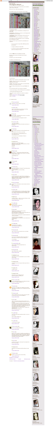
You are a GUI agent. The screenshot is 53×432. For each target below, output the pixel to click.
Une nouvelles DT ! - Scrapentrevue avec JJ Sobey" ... (38, 173)
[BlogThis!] (21, 95)
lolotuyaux (14, 293)
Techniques (36, 49)
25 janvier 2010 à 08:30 (15, 290)
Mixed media (36, 29)
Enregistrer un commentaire (13, 357)
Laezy (14, 299)
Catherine (14, 353)
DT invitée (35, 14)
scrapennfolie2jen (15, 243)
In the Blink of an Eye (37, 143)
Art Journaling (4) (37, 181)
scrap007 (14, 320)
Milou (35, 26)
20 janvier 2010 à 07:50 (15, 252)
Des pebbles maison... (38, 175)
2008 (34, 185)
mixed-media (36, 30)
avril (35, 138)
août (35, 133)
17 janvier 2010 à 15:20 (15, 206)
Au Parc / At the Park (37, 162)
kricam (14, 340)
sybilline (14, 189)
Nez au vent (36, 154)
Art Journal (36, 9)
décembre (36, 128)
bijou (35, 10)
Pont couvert (36, 151)
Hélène (35, 17)
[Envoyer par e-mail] (20, 95)
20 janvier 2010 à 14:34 (15, 277)
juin (35, 135)
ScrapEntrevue (36, 43)
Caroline (35, 11)
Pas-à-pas (35, 37)
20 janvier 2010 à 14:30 (15, 270)
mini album (36, 27)
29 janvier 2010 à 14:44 (15, 323)
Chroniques (36, 13)
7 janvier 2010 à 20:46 (15, 119)
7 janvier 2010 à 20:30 (15, 111)
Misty (35, 28)
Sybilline (14, 107)
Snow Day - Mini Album (38, 163)
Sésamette (14, 235)
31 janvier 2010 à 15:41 (15, 356)
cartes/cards (36, 12)
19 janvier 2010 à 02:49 (15, 240)
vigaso (14, 174)
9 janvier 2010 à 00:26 (15, 164)
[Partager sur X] (22, 95)
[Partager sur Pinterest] (24, 95)
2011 (34, 125)
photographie (36, 38)
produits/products (37, 41)
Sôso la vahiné (15, 279)
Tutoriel (35, 50)
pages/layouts (36, 35)
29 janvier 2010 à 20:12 (15, 329)
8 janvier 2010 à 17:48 (15, 148)
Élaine (35, 15)
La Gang (35, 150)
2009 (34, 184)
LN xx (35, 22)
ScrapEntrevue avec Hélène (38, 161)
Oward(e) (14, 166)
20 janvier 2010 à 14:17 (15, 265)
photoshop (35, 39)
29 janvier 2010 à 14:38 (15, 318)
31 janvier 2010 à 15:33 (15, 350)
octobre (36, 130)
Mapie (35, 25)
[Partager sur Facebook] (23, 95)
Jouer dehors (36, 180)
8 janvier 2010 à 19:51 (15, 158)
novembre (36, 129)
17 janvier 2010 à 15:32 (15, 227)
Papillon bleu (36, 36)
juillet (36, 134)
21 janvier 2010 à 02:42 (15, 283)
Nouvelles (35, 31)
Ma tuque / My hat (37, 179)
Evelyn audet (15, 102)
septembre (36, 132)
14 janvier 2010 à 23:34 (15, 200)
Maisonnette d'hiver (37, 155)
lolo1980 (14, 203)
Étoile (35, 16)
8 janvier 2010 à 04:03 (15, 126)
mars (35, 139)
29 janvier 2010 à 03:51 (15, 310)
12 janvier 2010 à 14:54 (15, 194)
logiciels (35, 23)
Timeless (35, 169)
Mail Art (35, 24)
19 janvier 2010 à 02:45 (15, 232)
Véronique (35, 51)
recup (35, 42)
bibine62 (14, 286)
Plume (35, 40)
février (36, 140)
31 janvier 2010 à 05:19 (15, 344)
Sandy (14, 209)
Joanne (14, 161)
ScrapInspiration (36, 44)
